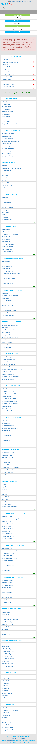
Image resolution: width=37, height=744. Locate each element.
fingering (22, 29)
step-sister (22, 18)
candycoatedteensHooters (9, 310)
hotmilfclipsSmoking (7, 666)
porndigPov (5, 690)
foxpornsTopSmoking (8, 658)
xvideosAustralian (7, 548)
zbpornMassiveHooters (8, 315)
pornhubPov (5, 676)
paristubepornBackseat (8, 278)
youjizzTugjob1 (6, 634)
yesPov (4, 698)
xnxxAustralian (6, 568)
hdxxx (3, 492)
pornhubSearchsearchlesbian (10, 428)
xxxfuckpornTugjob (7, 631)
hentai (13, 18)
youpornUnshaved (7, 597)
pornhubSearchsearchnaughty (10, 376)
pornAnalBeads (6, 236)
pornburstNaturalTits (7, 411)
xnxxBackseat (6, 268)
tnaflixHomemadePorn (8, 472)
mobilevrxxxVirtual (7, 347)
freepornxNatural (6, 396)
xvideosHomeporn (7, 455)
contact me (10, 740)
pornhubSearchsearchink (9, 173)
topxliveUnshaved (7, 600)
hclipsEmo (5, 217)
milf (17, 18)
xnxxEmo (4, 214)
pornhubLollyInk (6, 170)
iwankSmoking (6, 646)
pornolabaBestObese (8, 720)
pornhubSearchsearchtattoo (10, 62)
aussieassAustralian (7, 560)
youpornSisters (6, 116)
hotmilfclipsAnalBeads (8, 244)
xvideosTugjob (6, 612)
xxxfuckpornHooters (7, 305)
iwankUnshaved (6, 587)
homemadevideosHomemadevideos (12, 470)
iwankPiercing (6, 146)
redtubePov (5, 695)
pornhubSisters (6, 104)
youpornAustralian (7, 555)
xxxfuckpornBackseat (8, 281)
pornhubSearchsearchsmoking (10, 644)
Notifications (22, 738)
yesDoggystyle (6, 531)
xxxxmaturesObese (7, 727)
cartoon (15, 23)
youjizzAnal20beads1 (8, 246)
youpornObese (6, 712)
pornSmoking (5, 661)
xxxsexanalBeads (7, 249)
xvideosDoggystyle (7, 516)
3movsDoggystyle (7, 533)
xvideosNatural (6, 389)
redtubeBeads (6, 241)
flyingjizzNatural (6, 406)
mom (22, 23)
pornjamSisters (6, 114)
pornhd (4, 484)
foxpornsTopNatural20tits (9, 398)
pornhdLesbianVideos (8, 433)
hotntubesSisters (6, 106)
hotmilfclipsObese (7, 725)
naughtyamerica (6, 367)
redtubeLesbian (6, 435)
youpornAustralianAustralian (9, 558)
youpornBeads (6, 239)
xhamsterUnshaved (7, 585)
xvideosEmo (5, 197)
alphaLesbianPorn (7, 443)
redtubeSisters (6, 121)
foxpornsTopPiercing (7, 138)
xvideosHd (5, 494)
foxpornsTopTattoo (8, 67)
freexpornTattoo (7, 81)
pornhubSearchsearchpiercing (10, 141)
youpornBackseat (7, 266)
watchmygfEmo (6, 210)
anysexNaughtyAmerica (8, 364)
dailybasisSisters (6, 119)
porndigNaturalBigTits (8, 391)
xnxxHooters (5, 298)
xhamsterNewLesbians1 (8, 425)
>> (34, 126)
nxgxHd (4, 487)
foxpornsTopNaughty (8, 362)
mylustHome (5, 474)
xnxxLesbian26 (6, 423)
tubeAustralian (6, 570)
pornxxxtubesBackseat (8, 283)
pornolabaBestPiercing (8, 133)
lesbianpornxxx (6, 430)
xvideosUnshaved (7, 582)
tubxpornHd (5, 489)
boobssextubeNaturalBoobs (9, 401)
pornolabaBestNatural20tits (9, 393)
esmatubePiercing (7, 153)
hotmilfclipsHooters (7, 300)
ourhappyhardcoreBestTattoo (10, 84)
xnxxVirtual (5, 340)
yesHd (4, 501)
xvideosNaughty (6, 357)
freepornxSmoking (7, 656)
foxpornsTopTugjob (7, 624)
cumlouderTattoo (7, 72)
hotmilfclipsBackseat (7, 271)
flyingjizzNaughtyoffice (8, 374)
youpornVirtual (6, 332)
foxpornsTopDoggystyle (8, 521)
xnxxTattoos (6, 69)
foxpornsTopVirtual (7, 342)
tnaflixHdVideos (6, 504)
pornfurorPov (5, 688)
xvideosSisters (6, 101)
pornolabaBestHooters (8, 303)
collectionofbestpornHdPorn (9, 506)
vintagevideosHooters (8, 313)
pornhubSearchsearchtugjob (10, 617)
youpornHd (5, 499)
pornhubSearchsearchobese (10, 710)
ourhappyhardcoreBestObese (10, 730)
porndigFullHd (6, 497)
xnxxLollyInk (5, 178)
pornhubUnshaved (7, 595)
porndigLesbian (6, 440)
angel (13, 29)
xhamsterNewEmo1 (7, 207)
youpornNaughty (6, 371)
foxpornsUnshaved (7, 592)
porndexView (5, 344)
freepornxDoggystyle (7, 523)
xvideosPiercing (6, 136)
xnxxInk (4, 180)
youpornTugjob (6, 614)
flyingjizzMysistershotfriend (9, 124)
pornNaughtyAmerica (8, 379)
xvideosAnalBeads (7, 232)
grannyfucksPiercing (7, 156)
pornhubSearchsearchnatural (10, 403)
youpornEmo (5, 212)
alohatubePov (6, 678)
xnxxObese (5, 717)
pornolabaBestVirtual (8, 330)
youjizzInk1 (5, 187)
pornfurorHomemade (8, 452)
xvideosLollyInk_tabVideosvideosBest (12, 168)
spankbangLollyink (7, 185)
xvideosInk (5, 165)
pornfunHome (6, 462)
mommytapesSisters (7, 111)
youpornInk (5, 175)
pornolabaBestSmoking (8, 651)
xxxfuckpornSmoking (7, 663)
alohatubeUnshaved (7, 590)
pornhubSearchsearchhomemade (11, 467)
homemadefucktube (7, 465)
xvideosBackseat (6, 261)
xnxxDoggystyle (6, 526)
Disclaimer (15, 738)
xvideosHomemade (7, 457)
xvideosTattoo (6, 59)
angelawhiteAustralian (8, 565)
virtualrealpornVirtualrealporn (10, 337)
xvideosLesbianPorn (7, 420)
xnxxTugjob (5, 629)
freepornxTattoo (7, 64)
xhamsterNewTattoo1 (8, 74)
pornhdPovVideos (7, 693)
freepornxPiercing (7, 143)
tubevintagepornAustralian (9, 563)
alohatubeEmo (6, 200)
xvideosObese (6, 707)
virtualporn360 (6, 335)
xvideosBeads (6, 229)
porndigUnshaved (7, 602)
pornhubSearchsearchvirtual (10, 325)
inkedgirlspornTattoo (8, 86)
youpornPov (5, 685)
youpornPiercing (6, 151)
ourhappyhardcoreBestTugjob (10, 619)
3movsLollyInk (6, 183)
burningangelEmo (7, 202)
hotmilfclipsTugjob (7, 627)
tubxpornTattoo (7, 79)
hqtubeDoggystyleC (7, 538)
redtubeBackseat (6, 276)
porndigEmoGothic (7, 219)
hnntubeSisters (6, 109)
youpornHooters (6, 308)
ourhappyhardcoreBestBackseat (11, 273)
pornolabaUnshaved (7, 580)
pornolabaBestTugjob (8, 622)
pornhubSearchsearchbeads (10, 234)
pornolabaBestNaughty (8, 359)
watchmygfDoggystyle (8, 536)
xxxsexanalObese (7, 722)
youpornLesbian (6, 438)
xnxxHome (5, 460)
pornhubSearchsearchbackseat (10, 263)
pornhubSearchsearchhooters (10, 295)
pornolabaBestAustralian (8, 553)
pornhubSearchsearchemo (9, 205)
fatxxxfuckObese (6, 715)
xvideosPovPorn (6, 680)
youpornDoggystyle (7, 528)
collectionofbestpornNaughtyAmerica (12, 369)
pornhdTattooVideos (8, 77)
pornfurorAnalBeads (7, 251)
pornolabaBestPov (7, 683)
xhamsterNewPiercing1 (8, 148)
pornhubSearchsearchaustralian (11, 550)
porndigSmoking (6, 654)
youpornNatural (6, 408)
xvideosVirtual (6, 327)
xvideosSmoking (6, 649)
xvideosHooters (6, 293)
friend (17, 29)
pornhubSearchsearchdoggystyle (11, 519)
